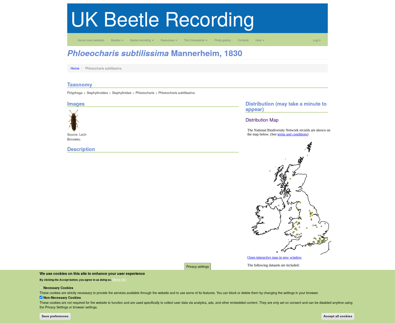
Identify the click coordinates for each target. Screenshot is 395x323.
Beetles (116, 40)
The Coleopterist (194, 40)
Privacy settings (197, 266)
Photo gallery (222, 40)
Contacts (243, 40)
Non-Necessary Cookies (62, 297)
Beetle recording (141, 40)
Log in (317, 40)
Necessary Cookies (58, 287)
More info (119, 279)
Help (259, 40)
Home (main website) (91, 40)
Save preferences (55, 316)
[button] (73, 120)
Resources (168, 40)
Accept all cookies (337, 316)
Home (75, 68)
